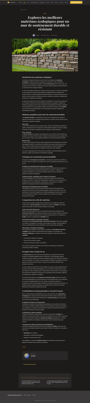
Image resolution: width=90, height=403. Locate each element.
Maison (56, 2)
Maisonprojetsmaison (14, 395)
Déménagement (34, 2)
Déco (28, 2)
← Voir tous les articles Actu (29, 364)
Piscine (61, 2)
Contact (34, 395)
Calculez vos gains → (76, 2)
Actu (24, 2)
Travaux (66, 2)
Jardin (52, 2)
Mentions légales (27, 395)
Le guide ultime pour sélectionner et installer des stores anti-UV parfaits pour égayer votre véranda (57, 382)
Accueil (20, 2)
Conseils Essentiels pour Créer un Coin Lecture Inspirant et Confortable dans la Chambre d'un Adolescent (31, 382)
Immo (47, 2)
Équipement (42, 2)
